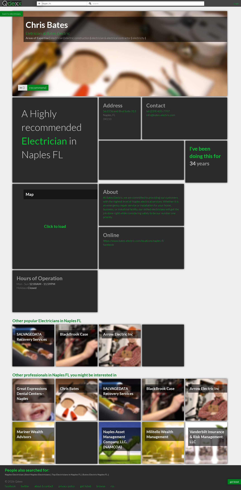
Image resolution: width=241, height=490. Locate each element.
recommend (37, 88)
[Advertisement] (141, 160)
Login (236, 3)
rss (112, 486)
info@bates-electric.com (160, 115)
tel (158, 111)
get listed (85, 486)
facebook (108, 244)
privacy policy (66, 486)
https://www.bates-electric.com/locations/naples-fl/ (133, 240)
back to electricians (11, 13)
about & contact (43, 486)
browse (100, 486)
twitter (25, 486)
